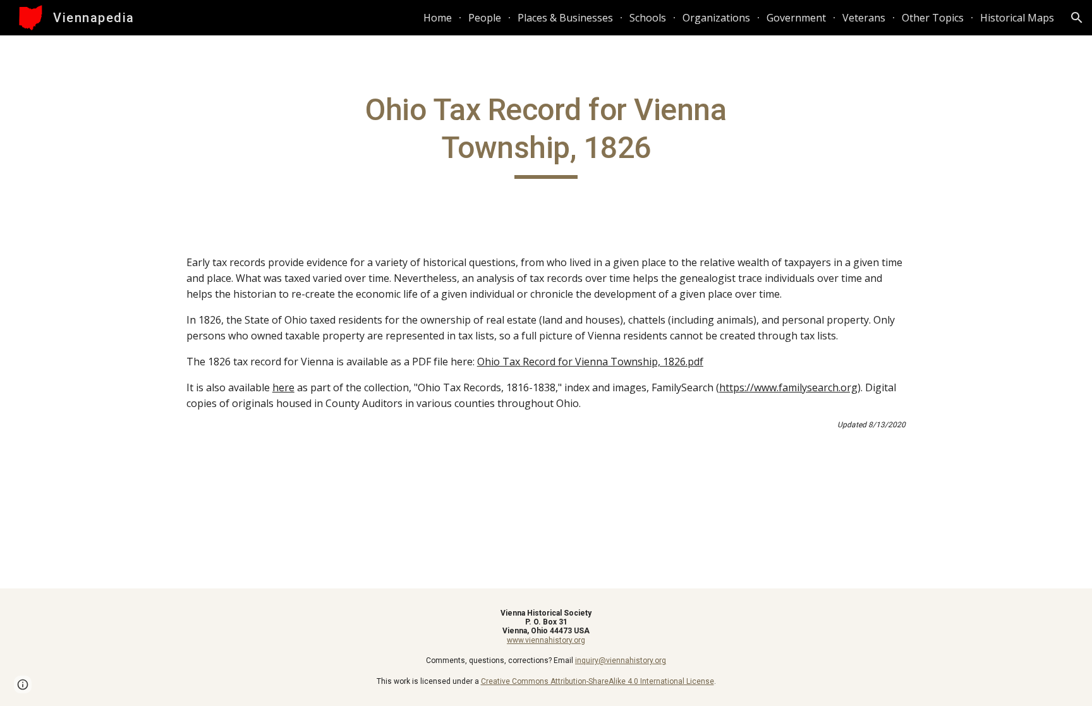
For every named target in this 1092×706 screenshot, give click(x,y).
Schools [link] (647, 18)
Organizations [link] (716, 18)
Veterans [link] (863, 18)
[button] (1077, 18)
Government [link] (796, 18)
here (283, 387)
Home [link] (437, 18)
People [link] (484, 18)
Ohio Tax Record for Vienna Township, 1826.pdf (590, 361)
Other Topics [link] (933, 18)
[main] (546, 135)
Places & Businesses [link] (565, 18)
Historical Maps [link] (1017, 18)
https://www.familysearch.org (788, 387)
